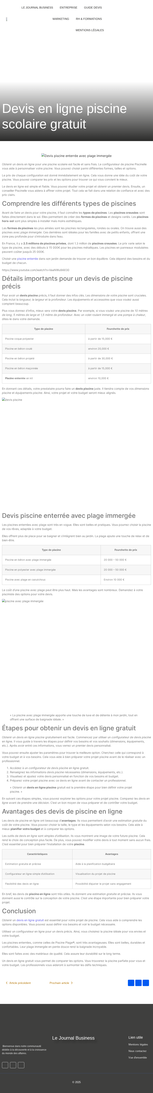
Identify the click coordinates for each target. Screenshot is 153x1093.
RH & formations (89, 18)
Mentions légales (138, 1044)
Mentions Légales (90, 30)
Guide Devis (93, 7)
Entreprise (68, 7)
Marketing (61, 18)
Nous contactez (137, 1051)
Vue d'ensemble (137, 1057)
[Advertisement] (76, 67)
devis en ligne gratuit (30, 920)
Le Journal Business (37, 7)
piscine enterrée (27, 258)
